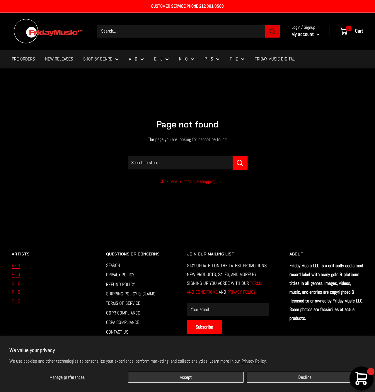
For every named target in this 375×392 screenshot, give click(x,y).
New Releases (59, 59)
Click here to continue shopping (187, 181)
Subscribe (204, 327)
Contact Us (117, 332)
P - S (208, 59)
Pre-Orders (23, 59)
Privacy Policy (120, 275)
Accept (186, 377)
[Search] (272, 31)
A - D (133, 59)
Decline (304, 377)
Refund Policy (120, 284)
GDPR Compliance (123, 313)
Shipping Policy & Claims (130, 294)
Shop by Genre (97, 59)
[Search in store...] (240, 163)
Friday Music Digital (275, 59)
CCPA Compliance (122, 322)
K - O (183, 59)
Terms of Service (123, 303)
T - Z (234, 59)
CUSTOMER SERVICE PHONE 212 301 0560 (187, 6)
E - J (158, 59)
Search (113, 265)
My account (303, 34)
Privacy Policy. (254, 361)
